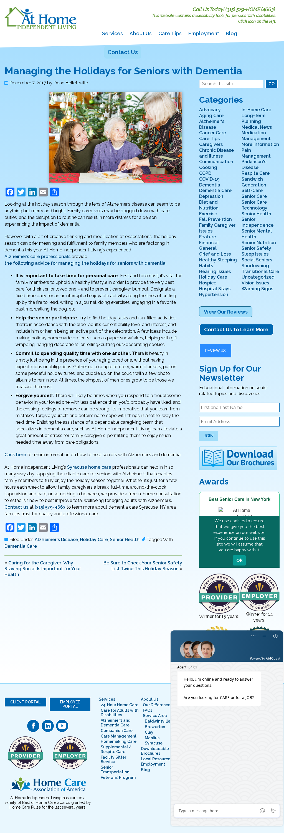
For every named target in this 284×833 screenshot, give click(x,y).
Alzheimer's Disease (56, 539)
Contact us (16, 507)
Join (209, 435)
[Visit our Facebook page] (33, 726)
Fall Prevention (215, 219)
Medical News (257, 127)
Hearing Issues (215, 271)
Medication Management (256, 135)
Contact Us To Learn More (236, 329)
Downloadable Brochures (155, 751)
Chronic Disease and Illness (216, 153)
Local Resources (156, 759)
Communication (216, 161)
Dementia (209, 185)
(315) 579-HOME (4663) (250, 9)
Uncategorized (258, 277)
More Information (260, 144)
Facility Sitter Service (113, 759)
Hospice (207, 283)
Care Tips (170, 33)
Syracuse (154, 743)
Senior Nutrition (259, 242)
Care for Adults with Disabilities (119, 712)
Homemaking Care (118, 741)
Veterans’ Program (118, 777)
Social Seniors (257, 259)
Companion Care (117, 730)
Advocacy (210, 109)
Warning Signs (257, 288)
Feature (207, 236)
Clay (149, 732)
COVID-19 (209, 179)
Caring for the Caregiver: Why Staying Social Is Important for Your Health (42, 568)
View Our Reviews (226, 312)
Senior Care (254, 196)
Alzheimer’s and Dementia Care (115, 722)
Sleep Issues (255, 254)
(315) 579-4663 (50, 507)
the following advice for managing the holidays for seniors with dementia (85, 263)
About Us (141, 33)
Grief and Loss (215, 254)
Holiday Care (94, 539)
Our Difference (156, 705)
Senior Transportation (115, 769)
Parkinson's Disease (254, 164)
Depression (211, 196)
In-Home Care (256, 109)
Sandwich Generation (254, 182)
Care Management (118, 736)
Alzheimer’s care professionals (37, 256)
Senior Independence (257, 222)
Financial (209, 242)
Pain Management (256, 153)
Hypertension (213, 294)
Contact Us (123, 52)
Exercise (208, 213)
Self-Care (252, 190)
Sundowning (255, 265)
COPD (205, 173)
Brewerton (155, 727)
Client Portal (25, 702)
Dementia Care (20, 546)
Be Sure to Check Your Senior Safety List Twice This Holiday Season (142, 565)
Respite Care (256, 173)
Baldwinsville (157, 721)
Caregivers (211, 144)
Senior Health (125, 539)
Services (112, 33)
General (208, 248)
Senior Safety (256, 248)
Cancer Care (212, 132)
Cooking (208, 167)
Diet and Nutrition (209, 205)
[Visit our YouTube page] (62, 726)
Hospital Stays (214, 288)
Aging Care (211, 115)
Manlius (152, 738)
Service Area (155, 715)
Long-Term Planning (253, 118)
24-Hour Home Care (119, 705)
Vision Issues (255, 283)
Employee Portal (70, 704)
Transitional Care (260, 271)
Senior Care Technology (254, 205)
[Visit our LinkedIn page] (47, 726)
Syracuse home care (89, 467)
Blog (231, 33)
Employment (203, 33)
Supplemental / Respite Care (116, 749)
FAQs (147, 710)
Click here (15, 454)
